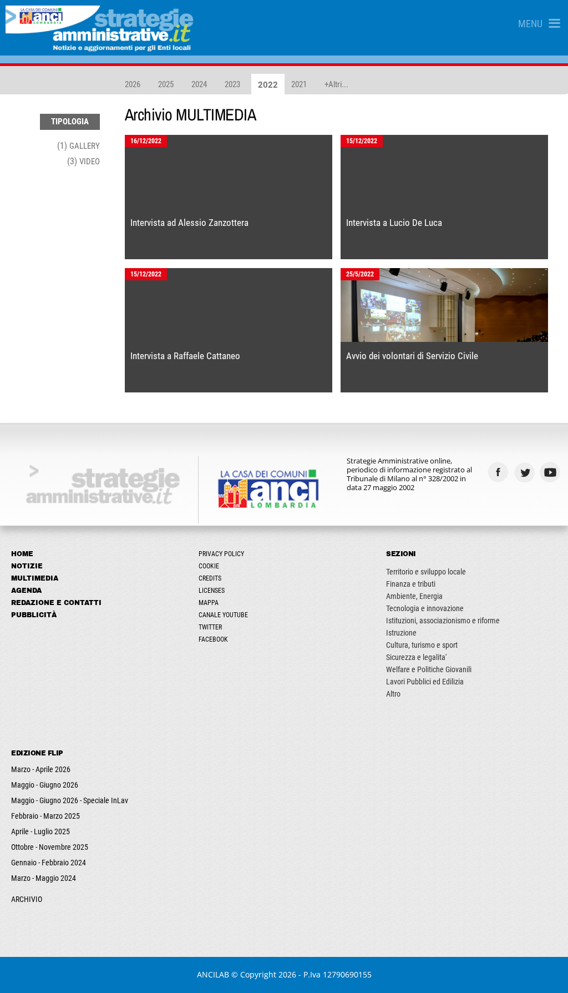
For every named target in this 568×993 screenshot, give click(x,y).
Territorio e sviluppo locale (426, 571)
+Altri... (336, 84)
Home (22, 554)
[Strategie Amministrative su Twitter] (525, 472)
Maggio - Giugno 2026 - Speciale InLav (69, 800)
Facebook (213, 639)
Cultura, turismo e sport (422, 645)
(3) (83, 161)
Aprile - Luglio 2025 (40, 831)
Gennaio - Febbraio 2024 (48, 862)
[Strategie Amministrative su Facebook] (499, 472)
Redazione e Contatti (56, 602)
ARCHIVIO (26, 899)
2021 (299, 84)
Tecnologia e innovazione (425, 608)
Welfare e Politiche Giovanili (428, 669)
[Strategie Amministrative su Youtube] (552, 472)
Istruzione (401, 632)
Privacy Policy (221, 554)
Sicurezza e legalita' (416, 657)
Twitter (210, 627)
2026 (132, 84)
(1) (78, 145)
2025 (166, 84)
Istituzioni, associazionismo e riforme (443, 620)
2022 (268, 85)
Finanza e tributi (410, 583)
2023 (232, 84)
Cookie (209, 566)
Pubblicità (34, 615)
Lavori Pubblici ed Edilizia (425, 681)
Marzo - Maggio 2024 (43, 878)
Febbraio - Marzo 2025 (45, 815)
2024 (199, 84)
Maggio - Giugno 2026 (44, 784)
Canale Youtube (223, 615)
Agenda (26, 590)
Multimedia (34, 578)
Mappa (209, 602)
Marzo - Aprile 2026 (40, 769)
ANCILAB (213, 974)
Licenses (212, 590)
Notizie (27, 566)
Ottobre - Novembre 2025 (49, 847)
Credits (210, 578)
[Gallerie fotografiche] (525, 493)
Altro (393, 693)
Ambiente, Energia (414, 596)
